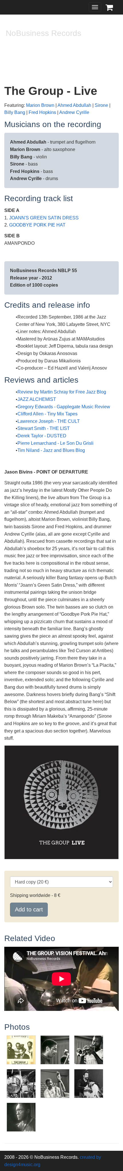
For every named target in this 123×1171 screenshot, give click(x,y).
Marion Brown (40, 105)
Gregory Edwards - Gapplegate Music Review (63, 406)
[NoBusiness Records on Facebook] (11, 62)
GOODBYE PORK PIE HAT (37, 225)
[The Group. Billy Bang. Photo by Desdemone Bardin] (55, 1049)
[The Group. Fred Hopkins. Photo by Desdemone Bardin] (55, 1083)
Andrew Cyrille (74, 112)
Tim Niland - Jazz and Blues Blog (51, 450)
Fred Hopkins (42, 112)
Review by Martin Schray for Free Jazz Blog (61, 391)
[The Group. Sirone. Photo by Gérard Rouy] (88, 1083)
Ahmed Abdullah (74, 105)
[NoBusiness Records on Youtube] (23, 62)
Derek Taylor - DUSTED (41, 435)
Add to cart (29, 909)
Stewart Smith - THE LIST (43, 428)
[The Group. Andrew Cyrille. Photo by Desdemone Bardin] (21, 1083)
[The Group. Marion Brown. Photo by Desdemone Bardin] (21, 1116)
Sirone (101, 105)
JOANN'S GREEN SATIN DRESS (44, 217)
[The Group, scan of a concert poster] (21, 1049)
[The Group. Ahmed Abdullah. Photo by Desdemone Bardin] (88, 1049)
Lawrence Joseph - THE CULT (48, 421)
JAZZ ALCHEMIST (36, 399)
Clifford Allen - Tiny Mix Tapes (47, 413)
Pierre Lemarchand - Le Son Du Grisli (55, 443)
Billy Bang (14, 112)
